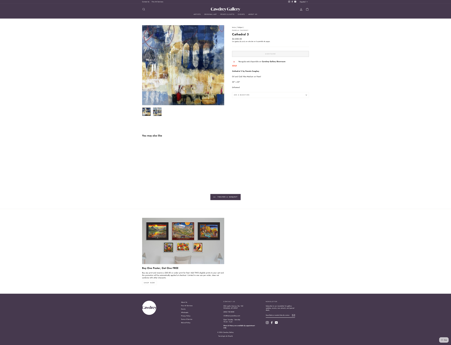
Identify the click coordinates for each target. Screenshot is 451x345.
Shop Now (149, 283)
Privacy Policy (185, 316)
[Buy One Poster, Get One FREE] (183, 241)
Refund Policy (186, 323)
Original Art (210, 14)
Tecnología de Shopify (225, 336)
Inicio (234, 27)
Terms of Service (186, 319)
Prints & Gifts (227, 14)
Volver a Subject (227, 197)
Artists (197, 14)
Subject (240, 27)
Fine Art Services (157, 2)
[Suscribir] (293, 315)
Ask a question (242, 95)
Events (241, 14)
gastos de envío (240, 41)
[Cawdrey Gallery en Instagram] (267, 322)
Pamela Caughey (240, 30)
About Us (252, 14)
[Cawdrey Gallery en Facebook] (271, 322)
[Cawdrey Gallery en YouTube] (276, 322)
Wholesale (184, 312)
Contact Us (145, 2)
